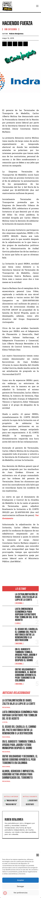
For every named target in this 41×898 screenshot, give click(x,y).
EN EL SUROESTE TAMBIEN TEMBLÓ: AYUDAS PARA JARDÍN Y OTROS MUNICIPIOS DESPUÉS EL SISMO (26, 655)
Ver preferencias (20, 893)
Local (18, 623)
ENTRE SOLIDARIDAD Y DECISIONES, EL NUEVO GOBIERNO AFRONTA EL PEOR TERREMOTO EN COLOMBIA (25, 675)
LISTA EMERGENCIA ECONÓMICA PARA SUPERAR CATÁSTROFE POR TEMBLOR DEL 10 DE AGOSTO (26, 614)
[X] (10, 44)
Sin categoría (10, 29)
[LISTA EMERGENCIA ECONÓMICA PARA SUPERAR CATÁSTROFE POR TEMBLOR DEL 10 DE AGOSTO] (7, 612)
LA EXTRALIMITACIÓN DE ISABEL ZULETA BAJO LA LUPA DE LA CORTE (26, 597)
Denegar (20, 886)
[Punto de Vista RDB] (7, 6)
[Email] (25, 44)
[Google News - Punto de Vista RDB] (20, 571)
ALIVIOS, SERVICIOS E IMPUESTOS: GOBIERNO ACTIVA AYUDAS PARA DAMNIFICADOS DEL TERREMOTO (18, 774)
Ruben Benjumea (16, 34)
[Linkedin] (15, 44)
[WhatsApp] (20, 44)
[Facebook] (4, 44)
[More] (30, 44)
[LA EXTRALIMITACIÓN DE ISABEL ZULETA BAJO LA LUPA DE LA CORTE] (7, 598)
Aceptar (20, 880)
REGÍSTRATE (30, 804)
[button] (37, 855)
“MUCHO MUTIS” (11, 804)
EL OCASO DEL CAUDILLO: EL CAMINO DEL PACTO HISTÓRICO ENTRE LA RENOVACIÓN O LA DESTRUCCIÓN (26, 635)
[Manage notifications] (5, 893)
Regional (19, 603)
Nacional (19, 643)
